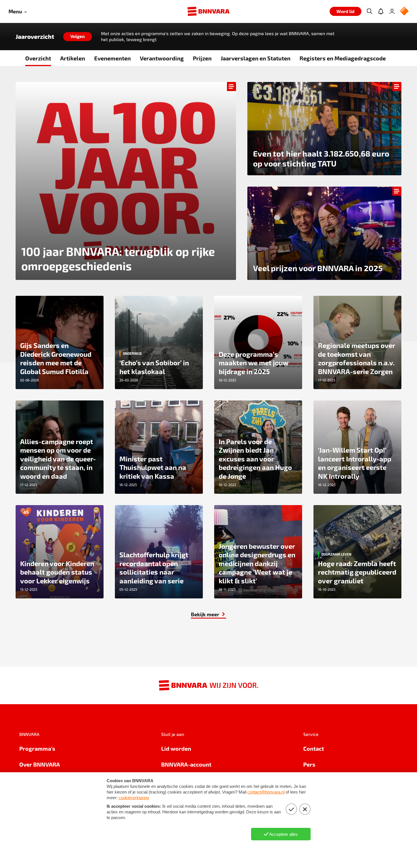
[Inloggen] (392, 11)
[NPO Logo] (404, 11)
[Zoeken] (369, 11)
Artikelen (72, 58)
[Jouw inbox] (380, 11)
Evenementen (112, 58)
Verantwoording (162, 58)
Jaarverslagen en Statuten (255, 58)
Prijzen (202, 58)
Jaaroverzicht (35, 36)
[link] (324, 233)
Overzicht (38, 58)
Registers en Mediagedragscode (343, 58)
